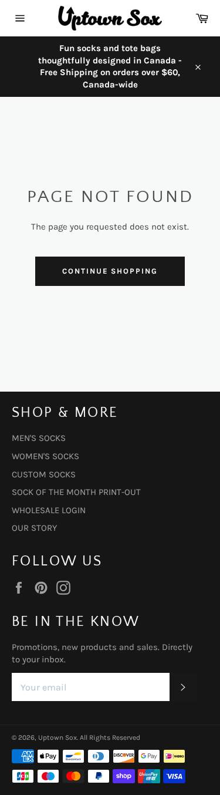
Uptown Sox (57, 737)
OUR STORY (34, 528)
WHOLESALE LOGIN (49, 510)
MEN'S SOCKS (39, 438)
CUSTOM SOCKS (44, 474)
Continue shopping (110, 271)
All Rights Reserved (110, 737)
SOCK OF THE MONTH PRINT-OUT (76, 492)
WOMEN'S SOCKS (45, 456)
